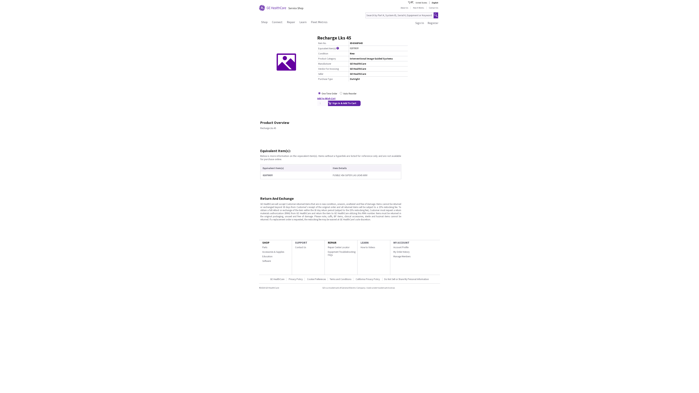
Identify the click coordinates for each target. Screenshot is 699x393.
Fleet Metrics (319, 22)
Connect (277, 22)
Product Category (327, 58)
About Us (404, 8)
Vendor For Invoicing (328, 68)
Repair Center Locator (339, 247)
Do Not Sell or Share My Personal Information (406, 279)
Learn (303, 22)
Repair (291, 22)
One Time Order (329, 93)
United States (421, 2)
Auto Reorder (349, 93)
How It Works (418, 8)
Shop (264, 22)
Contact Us (433, 8)
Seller (320, 74)
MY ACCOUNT (401, 242)
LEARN (365, 242)
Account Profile (400, 247)
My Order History (401, 251)
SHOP (265, 242)
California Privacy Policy (368, 279)
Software (266, 261)
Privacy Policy (296, 279)
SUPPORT (301, 242)
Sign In (419, 23)
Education (267, 256)
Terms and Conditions (340, 279)
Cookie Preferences (316, 279)
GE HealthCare (277, 279)
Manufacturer (324, 63)
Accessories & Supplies (273, 251)
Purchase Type (325, 79)
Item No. (322, 43)
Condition (323, 53)
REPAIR (332, 242)
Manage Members (401, 256)
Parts (264, 247)
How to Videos (368, 247)
